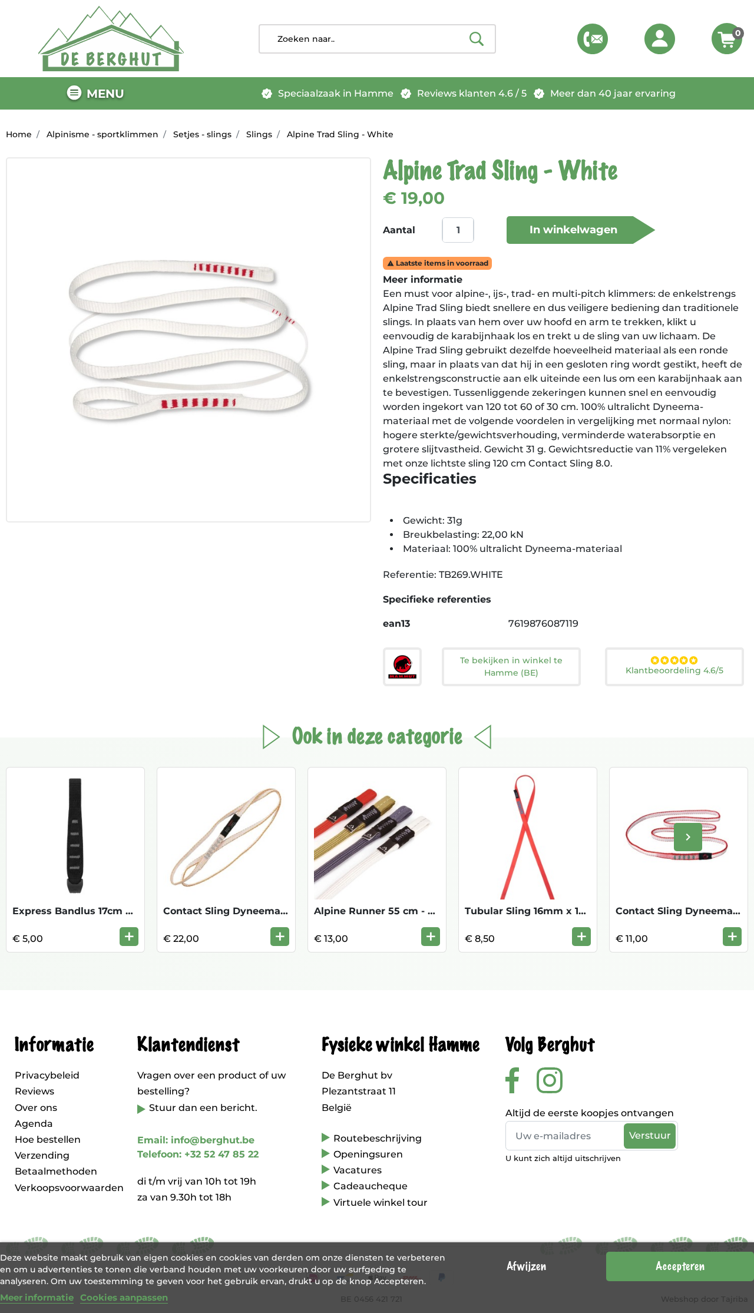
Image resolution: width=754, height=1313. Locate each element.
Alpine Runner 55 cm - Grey (382, 911)
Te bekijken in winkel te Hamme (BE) (511, 666)
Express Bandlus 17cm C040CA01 (94, 911)
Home (19, 134)
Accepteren (680, 1266)
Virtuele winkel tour (380, 1202)
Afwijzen (526, 1266)
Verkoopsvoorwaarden (69, 1187)
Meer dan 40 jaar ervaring (613, 93)
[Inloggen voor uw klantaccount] (659, 39)
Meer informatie (37, 1297)
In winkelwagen (573, 229)
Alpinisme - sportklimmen (102, 134)
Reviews (34, 1091)
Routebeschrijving (377, 1138)
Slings (259, 134)
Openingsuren (368, 1154)
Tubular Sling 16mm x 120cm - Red (549, 911)
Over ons (36, 1107)
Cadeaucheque (370, 1186)
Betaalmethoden (56, 1171)
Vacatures (357, 1170)
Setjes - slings (202, 134)
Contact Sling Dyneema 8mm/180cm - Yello (270, 911)
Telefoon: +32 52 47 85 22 (198, 1154)
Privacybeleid (47, 1075)
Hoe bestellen (48, 1139)
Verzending (42, 1155)
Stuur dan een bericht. (203, 1107)
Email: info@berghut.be (195, 1140)
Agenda (34, 1123)
